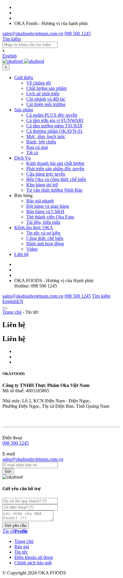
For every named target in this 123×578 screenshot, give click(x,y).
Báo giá (21, 546)
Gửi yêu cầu (15, 525)
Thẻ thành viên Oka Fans (50, 216)
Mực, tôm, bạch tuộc (45, 136)
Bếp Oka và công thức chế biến (56, 179)
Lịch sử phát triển (42, 93)
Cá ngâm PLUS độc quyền (51, 115)
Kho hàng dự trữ (42, 184)
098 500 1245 (15, 443)
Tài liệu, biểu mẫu (43, 222)
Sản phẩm (23, 109)
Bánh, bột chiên (41, 141)
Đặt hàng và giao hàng (47, 206)
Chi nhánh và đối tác (45, 98)
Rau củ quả (37, 147)
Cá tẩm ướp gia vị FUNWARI (54, 120)
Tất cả (32, 152)
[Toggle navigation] (4, 308)
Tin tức (21, 551)
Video (32, 248)
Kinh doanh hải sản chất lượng (55, 163)
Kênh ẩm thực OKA (33, 227)
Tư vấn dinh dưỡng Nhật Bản (54, 190)
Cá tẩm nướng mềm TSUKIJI (54, 125)
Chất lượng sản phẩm (46, 88)
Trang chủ (11, 312)
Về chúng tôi (38, 82)
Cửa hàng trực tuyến (45, 173)
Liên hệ (21, 254)
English (9, 55)
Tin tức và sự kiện (43, 232)
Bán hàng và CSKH (45, 211)
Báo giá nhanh (40, 200)
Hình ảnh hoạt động (45, 243)
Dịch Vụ (22, 157)
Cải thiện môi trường (45, 104)
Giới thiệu (23, 77)
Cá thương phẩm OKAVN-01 (54, 131)
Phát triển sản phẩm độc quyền (55, 168)
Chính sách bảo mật (33, 562)
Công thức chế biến (44, 238)
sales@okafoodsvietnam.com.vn (32, 459)
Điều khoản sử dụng (33, 557)
